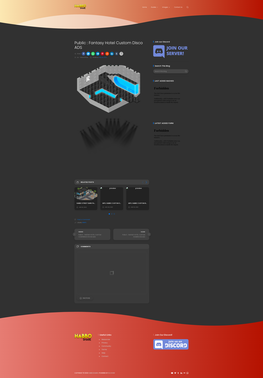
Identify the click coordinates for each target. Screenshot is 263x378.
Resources (106, 339)
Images (165, 7)
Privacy (105, 343)
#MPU (84, 223)
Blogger (111, 373)
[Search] (187, 7)
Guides (153, 7)
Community (106, 346)
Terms (104, 349)
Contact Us (178, 7)
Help (103, 353)
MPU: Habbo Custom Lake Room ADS (142, 203)
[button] (83, 54)
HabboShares (93, 373)
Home (144, 7)
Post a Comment (83, 220)
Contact (105, 356)
